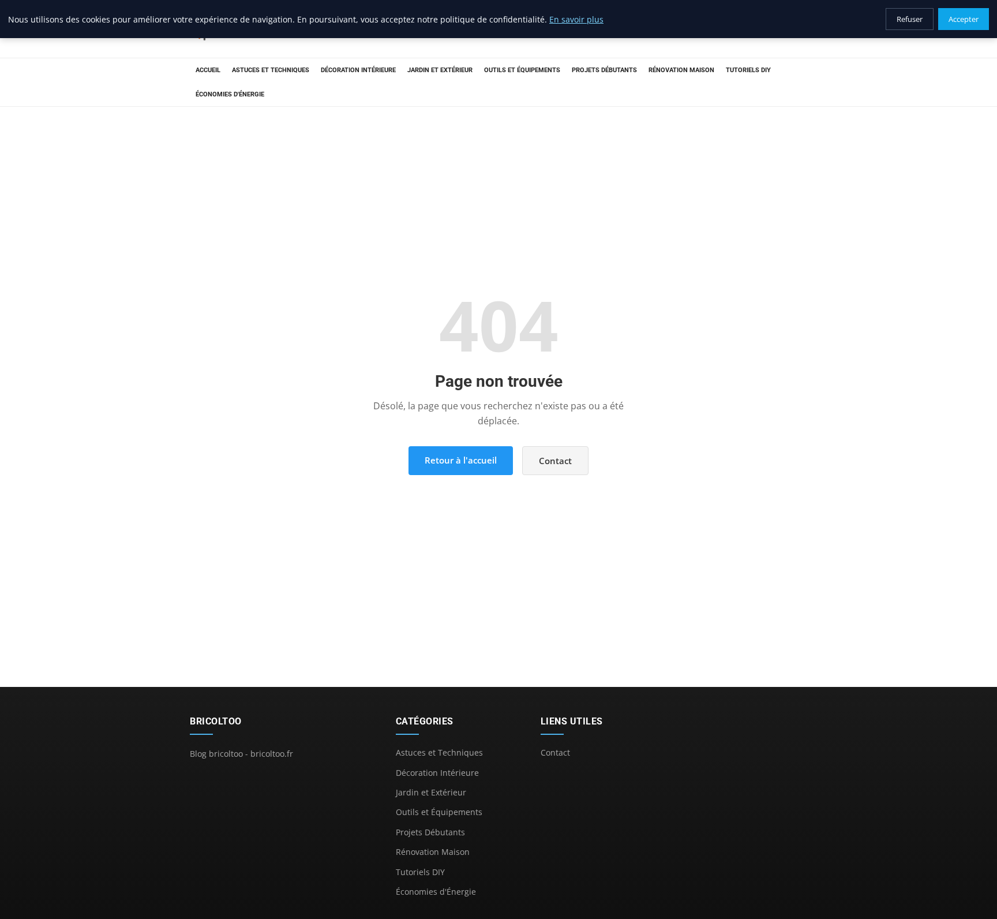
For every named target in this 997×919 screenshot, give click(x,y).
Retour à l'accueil (461, 460)
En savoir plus (576, 19)
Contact (555, 460)
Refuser (910, 19)
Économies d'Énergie (230, 94)
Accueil (208, 70)
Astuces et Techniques (270, 70)
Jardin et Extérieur (440, 70)
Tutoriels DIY (748, 70)
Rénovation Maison (681, 70)
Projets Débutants (604, 70)
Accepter (964, 19)
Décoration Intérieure (358, 70)
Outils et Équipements (522, 70)
